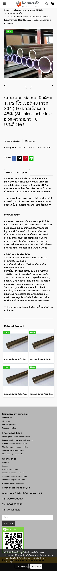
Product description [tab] (17, 172)
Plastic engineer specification (15, 447)
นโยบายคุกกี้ (9, 561)
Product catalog (9, 428)
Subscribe (8, 523)
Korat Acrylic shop (10, 469)
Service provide (8, 424)
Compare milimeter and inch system (17, 440)
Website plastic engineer (13, 483)
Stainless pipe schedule (12, 453)
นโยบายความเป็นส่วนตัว (32, 558)
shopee (5, 462)
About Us (6, 421)
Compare (31, 141)
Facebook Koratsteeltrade (13, 472)
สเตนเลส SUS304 (26, 147)
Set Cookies (21, 566)
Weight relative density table (14, 443)
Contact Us (7, 417)
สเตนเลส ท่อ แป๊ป (43, 147)
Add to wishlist (13, 141)
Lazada (5, 466)
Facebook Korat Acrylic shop (14, 476)
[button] (46, 3)
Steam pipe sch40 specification (16, 436)
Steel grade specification (13, 450)
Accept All (36, 566)
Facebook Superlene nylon (13, 479)
